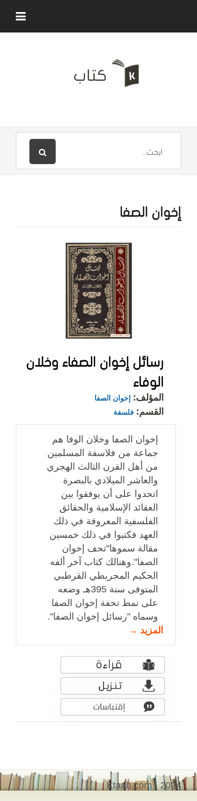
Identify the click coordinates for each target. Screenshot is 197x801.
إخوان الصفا (113, 398)
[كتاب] (98, 77)
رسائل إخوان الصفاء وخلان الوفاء (95, 369)
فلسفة (123, 412)
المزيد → (145, 630)
